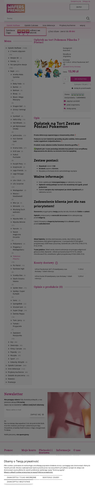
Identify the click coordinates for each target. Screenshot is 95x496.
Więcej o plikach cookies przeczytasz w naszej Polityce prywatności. (28, 472)
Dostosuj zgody (51, 477)
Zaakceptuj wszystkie (18, 482)
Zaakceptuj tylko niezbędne (21, 477)
